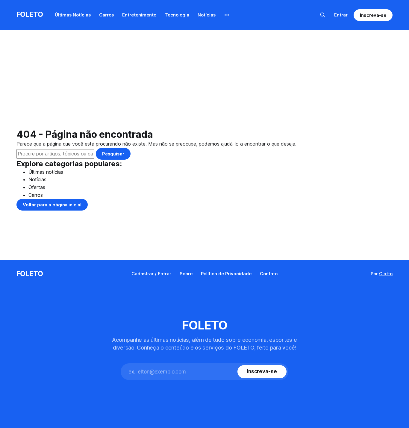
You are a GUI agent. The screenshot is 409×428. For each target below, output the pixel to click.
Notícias (207, 15)
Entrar (341, 15)
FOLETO (29, 14)
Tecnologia (177, 15)
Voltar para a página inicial (52, 205)
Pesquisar (113, 154)
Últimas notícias (45, 172)
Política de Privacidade (226, 273)
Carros (106, 15)
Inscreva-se (373, 15)
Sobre (186, 273)
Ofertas (36, 187)
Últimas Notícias (73, 15)
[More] (227, 15)
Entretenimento (139, 15)
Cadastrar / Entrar (151, 273)
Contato (269, 273)
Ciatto (386, 273)
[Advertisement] (204, 84)
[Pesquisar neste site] (323, 15)
